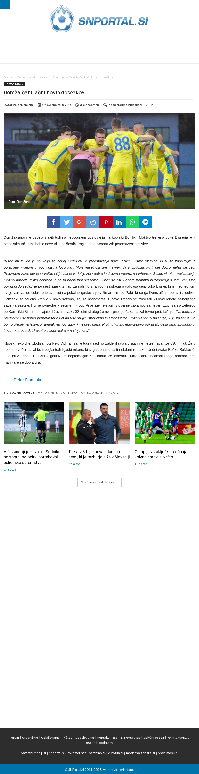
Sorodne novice (19, 392)
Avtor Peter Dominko (57, 392)
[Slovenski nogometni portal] (99, 4)
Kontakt (103, 737)
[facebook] (53, 222)
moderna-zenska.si (140, 753)
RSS (115, 737)
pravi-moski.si (168, 753)
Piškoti (67, 737)
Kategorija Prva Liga (99, 392)
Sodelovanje (84, 737)
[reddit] (93, 222)
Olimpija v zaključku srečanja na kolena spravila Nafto (164, 454)
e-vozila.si (115, 753)
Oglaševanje (50, 737)
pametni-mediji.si (33, 753)
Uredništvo (30, 737)
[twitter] (66, 222)
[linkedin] (119, 222)
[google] (79, 222)
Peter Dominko (23, 105)
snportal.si (57, 753)
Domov (8, 77)
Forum (14, 737)
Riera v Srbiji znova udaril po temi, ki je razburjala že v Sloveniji (99, 454)
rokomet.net (77, 753)
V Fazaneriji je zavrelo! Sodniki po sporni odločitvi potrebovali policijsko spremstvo (31, 457)
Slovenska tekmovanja (32, 77)
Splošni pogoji (153, 737)
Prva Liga (58, 77)
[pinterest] (106, 222)
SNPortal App (130, 737)
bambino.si (97, 753)
